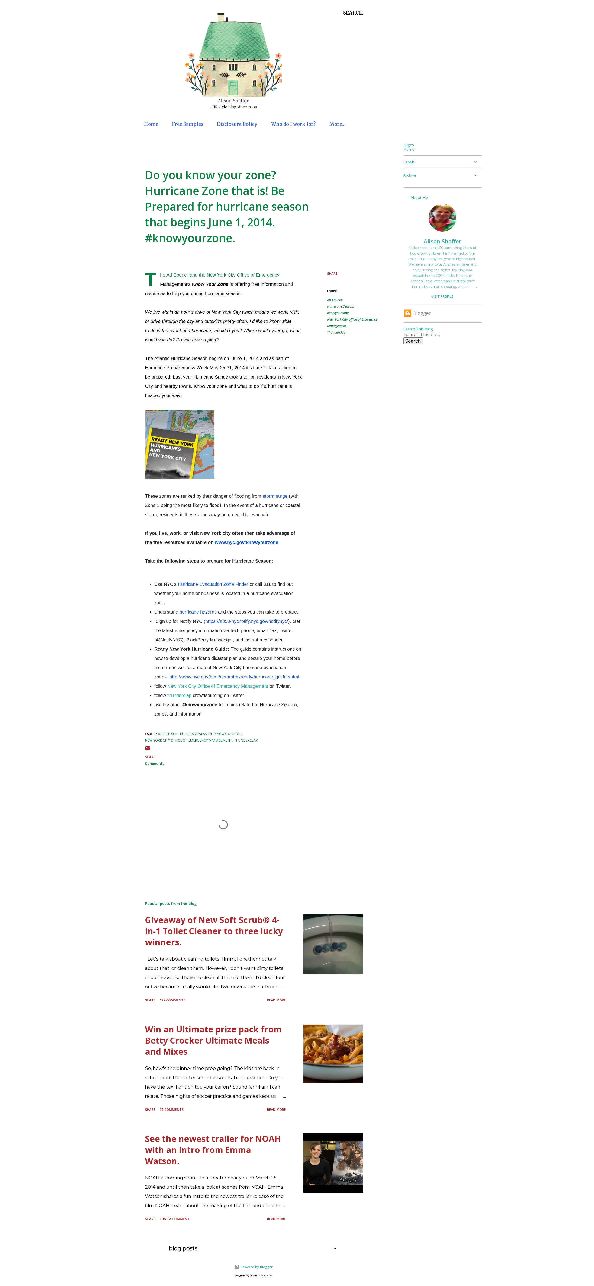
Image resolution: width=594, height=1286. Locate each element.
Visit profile (442, 296)
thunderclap (179, 695)
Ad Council (335, 300)
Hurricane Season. (340, 306)
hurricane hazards (198, 611)
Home (151, 124)
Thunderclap (336, 332)
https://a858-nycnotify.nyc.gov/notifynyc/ (246, 621)
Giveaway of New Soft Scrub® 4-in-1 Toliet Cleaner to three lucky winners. (214, 931)
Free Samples (187, 124)
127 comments (172, 1000)
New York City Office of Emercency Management (217, 686)
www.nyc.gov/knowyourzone (246, 542)
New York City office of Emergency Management (352, 322)
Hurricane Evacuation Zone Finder (213, 584)
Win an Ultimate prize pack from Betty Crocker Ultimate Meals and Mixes (213, 1040)
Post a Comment (175, 1219)
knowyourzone (338, 313)
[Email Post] (148, 750)
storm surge (275, 496)
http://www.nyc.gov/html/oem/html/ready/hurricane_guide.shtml (234, 676)
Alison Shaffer (442, 241)
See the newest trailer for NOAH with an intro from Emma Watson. (213, 1150)
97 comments (172, 1109)
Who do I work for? (293, 124)
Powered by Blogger (256, 1267)
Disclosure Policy (237, 124)
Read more (276, 1000)
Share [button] (332, 273)
